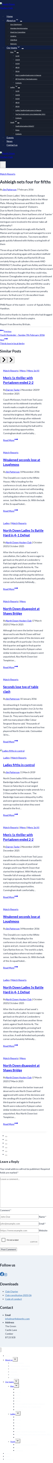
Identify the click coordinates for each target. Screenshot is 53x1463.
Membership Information (19, 28)
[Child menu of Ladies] (19, 87)
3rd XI (17, 64)
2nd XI (17, 60)
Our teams (9, 1382)
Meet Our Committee (17, 32)
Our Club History (16, 24)
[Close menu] (0, 1350)
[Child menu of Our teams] (23, 48)
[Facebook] (2, 1274)
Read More (10, 440)
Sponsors (13, 44)
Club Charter (11, 1291)
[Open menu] (3, 164)
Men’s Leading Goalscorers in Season (28, 75)
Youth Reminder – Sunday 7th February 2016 (22, 333)
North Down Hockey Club (19, 542)
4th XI (17, 67)
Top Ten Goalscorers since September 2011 (30, 114)
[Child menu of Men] (18, 52)
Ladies (6, 523)
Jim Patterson (10, 189)
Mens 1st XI (33, 370)
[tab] (6, 1136)
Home (10, 16)
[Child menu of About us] (21, 21)
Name (42, 1216)
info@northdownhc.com (17, 1318)
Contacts (18, 83)
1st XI (17, 56)
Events (10, 137)
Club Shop (13, 40)
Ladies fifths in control (19, 765)
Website (43, 1230)
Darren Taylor (13, 389)
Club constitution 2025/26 (18, 1295)
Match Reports (7, 174)
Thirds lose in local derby (12, 342)
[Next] (10, 360)
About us (9, 1360)
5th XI (17, 71)
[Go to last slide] (3, 360)
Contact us (12, 145)
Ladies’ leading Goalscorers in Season (28, 110)
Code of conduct (13, 1299)
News (17, 130)
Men (12, 1386)
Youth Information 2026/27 (24, 126)
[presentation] (24, 751)
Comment (5, 1210)
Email (42, 1223)
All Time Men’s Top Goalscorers (26, 79)
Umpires (13, 36)
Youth (12, 1441)
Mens (23, 370)
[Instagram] (5, 1274)
